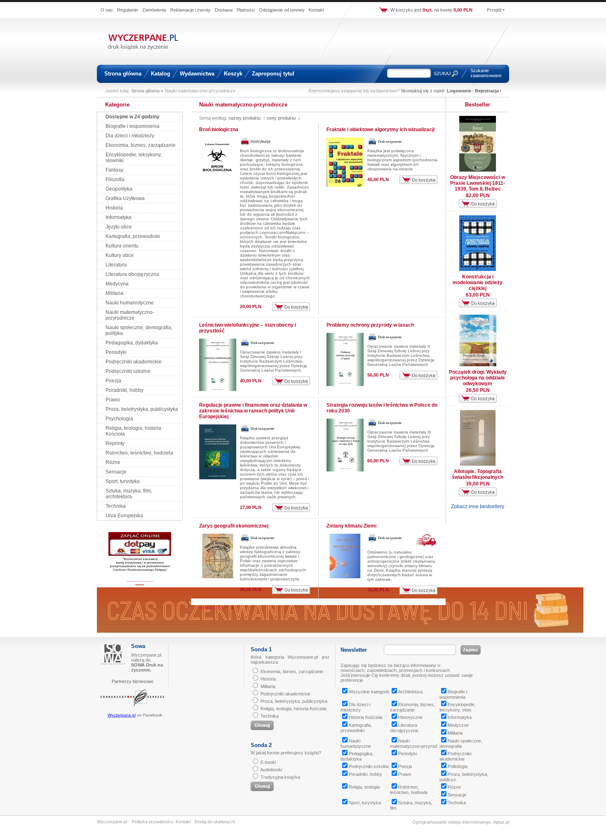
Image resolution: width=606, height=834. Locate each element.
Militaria (114, 293)
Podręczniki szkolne (128, 371)
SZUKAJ (442, 73)
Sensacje (116, 472)
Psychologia (119, 419)
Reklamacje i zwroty (190, 9)
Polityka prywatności (152, 821)
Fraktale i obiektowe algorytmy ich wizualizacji (380, 129)
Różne (113, 462)
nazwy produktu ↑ (246, 117)
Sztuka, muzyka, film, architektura (129, 493)
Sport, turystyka (123, 481)
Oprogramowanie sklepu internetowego (451, 822)
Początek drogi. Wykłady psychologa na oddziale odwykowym (478, 377)
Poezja (113, 381)
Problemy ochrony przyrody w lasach (370, 325)
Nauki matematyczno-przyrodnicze (130, 315)
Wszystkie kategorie (369, 691)
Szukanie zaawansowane (486, 73)
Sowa (138, 646)
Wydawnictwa (197, 74)
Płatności (246, 9)
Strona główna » (147, 90)
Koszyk (233, 74)
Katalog (160, 74)
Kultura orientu (122, 246)
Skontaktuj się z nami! (422, 90)
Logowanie (459, 90)
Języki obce (119, 227)
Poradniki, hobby (124, 390)
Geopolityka (119, 189)
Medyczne (458, 725)
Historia (114, 208)
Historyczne (410, 717)
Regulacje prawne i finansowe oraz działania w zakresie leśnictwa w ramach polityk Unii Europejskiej (253, 410)
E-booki (268, 762)
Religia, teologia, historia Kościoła (293, 708)
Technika (116, 506)
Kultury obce (120, 255)
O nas (107, 9)
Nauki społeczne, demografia (460, 743)
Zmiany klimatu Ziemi (351, 526)
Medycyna (117, 284)
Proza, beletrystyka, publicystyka (142, 409)
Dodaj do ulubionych (215, 821)
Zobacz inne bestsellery (477, 506)
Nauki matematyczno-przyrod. (414, 743)
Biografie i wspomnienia (133, 126)
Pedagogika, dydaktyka (132, 343)
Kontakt (316, 9)
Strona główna (122, 74)
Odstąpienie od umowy (282, 9)
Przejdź (494, 9)
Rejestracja (487, 90)
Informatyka (119, 217)
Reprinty (115, 443)
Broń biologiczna (218, 129)
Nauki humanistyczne (130, 303)
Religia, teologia (364, 787)
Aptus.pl (501, 822)
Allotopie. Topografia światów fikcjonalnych (477, 474)
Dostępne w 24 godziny (133, 117)
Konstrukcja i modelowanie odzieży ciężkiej (478, 282)
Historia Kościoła (365, 717)
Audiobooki (271, 769)
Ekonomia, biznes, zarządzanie (141, 145)
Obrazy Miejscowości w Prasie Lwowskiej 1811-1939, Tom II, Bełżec (477, 183)
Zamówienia (154, 9)
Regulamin (127, 9)
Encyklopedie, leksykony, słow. (457, 707)
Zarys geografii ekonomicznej (233, 526)
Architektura (410, 691)
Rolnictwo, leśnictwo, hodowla (139, 453)
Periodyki (116, 352)
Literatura (116, 265)
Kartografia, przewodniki (133, 236)
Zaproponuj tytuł (273, 74)
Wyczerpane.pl (122, 715)
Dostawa (224, 9)
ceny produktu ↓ (284, 117)
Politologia (457, 766)
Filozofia (115, 179)
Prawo (113, 400)
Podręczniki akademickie (134, 362)
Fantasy (114, 170)
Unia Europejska (124, 515)
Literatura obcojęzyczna (132, 274)
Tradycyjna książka (280, 777)
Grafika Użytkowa (125, 198)
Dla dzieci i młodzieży (130, 136)
